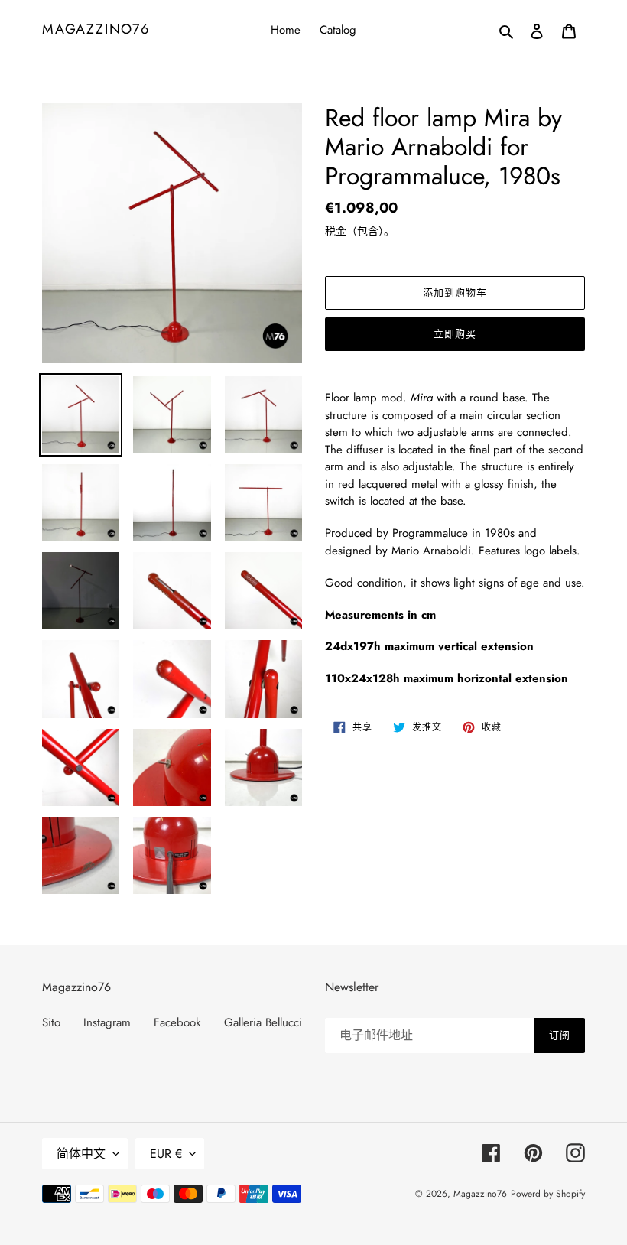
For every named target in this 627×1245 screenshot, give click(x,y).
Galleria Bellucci (263, 1022)
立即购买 (455, 334)
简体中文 (81, 1153)
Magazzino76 (96, 29)
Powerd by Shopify (548, 1194)
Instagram (107, 1022)
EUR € (166, 1153)
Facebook (177, 1022)
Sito (51, 1022)
